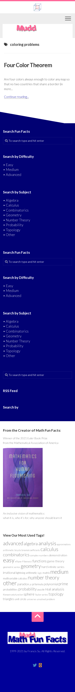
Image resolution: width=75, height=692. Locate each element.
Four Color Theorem (28, 65)
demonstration (58, 555)
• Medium (11, 169)
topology (56, 594)
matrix (46, 572)
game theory (55, 561)
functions (39, 561)
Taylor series (41, 594)
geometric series (11, 567)
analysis (47, 543)
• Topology (11, 230)
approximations (64, 544)
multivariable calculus (15, 578)
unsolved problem (46, 599)
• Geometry (12, 215)
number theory (43, 577)
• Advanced (12, 174)
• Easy (8, 164)
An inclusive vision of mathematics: (24, 513)
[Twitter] (35, 665)
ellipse (18, 561)
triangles (8, 599)
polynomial (51, 584)
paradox (23, 584)
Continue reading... (16, 97)
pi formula (37, 584)
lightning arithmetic (26, 572)
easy (8, 560)
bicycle (17, 550)
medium (59, 571)
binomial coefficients (30, 550)
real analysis (54, 589)
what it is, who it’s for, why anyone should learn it (32, 518)
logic (40, 573)
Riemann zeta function (13, 594)
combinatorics (16, 554)
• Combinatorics (16, 210)
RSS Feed (10, 391)
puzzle (40, 589)
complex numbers (39, 555)
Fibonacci (27, 561)
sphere (29, 594)
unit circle (20, 599)
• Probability (13, 225)
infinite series (56, 567)
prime (63, 584)
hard (44, 567)
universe (31, 599)
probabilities (10, 589)
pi (30, 584)
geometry (31, 566)
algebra (31, 543)
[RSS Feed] (40, 665)
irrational (9, 573)
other (10, 582)
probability (27, 588)
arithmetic (8, 550)
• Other (9, 234)
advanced (13, 543)
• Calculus (11, 205)
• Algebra (10, 200)
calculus (49, 549)
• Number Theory (16, 220)
